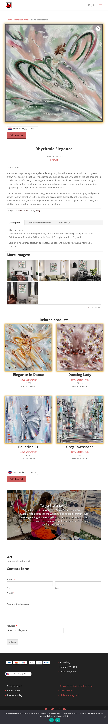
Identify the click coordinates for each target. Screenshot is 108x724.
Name (11, 579)
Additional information (39, 222)
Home (9, 19)
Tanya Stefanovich (54, 505)
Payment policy (14, 695)
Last (57, 588)
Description (14, 222)
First (8, 588)
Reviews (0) (64, 222)
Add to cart (16, 135)
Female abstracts (21, 19)
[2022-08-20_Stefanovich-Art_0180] (54, 280)
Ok (51, 720)
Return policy (13, 690)
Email (10, 593)
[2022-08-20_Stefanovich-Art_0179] (85, 280)
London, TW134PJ (68, 667)
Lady (38, 210)
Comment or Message (18, 604)
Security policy (14, 686)
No (58, 720)
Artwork (12, 626)
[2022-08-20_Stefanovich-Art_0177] (22, 303)
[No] (104, 717)
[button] (98, 28)
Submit (12, 642)
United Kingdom (68, 671)
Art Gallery (65, 662)
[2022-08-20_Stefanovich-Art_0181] (22, 280)
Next (97, 307)
